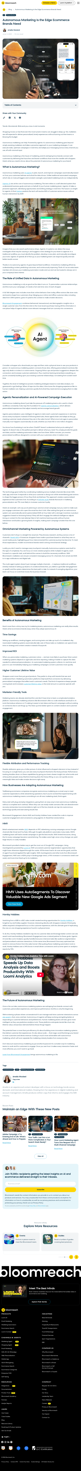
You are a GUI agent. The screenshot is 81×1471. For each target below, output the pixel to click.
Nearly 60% (14, 537)
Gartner (19, 191)
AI (3, 15)
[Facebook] (2, 1442)
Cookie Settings (35, 1461)
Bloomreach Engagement (12, 303)
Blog (10, 9)
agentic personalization (50, 406)
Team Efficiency (59, 1137)
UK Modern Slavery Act (47, 1461)
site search (7, 1017)
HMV (26, 829)
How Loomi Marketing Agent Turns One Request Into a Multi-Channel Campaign (66, 1142)
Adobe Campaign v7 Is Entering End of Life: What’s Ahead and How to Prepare (14, 1136)
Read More (7, 1143)
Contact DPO (14, 1461)
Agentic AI (6, 184)
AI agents (28, 173)
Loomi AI (27, 848)
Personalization (11, 15)
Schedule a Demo (49, 3)
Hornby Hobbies (66, 920)
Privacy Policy (33, 1205)
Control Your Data (25, 1461)
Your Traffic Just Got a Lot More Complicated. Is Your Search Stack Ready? (39, 1140)
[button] (75, 105)
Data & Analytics (37, 1134)
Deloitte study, (43, 500)
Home (4, 9)
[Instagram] (5, 1442)
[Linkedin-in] (8, 1442)
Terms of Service (42, 1205)
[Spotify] (11, 1442)
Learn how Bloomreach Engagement (16, 1054)
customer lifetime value (32, 684)
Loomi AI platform (66, 3)
